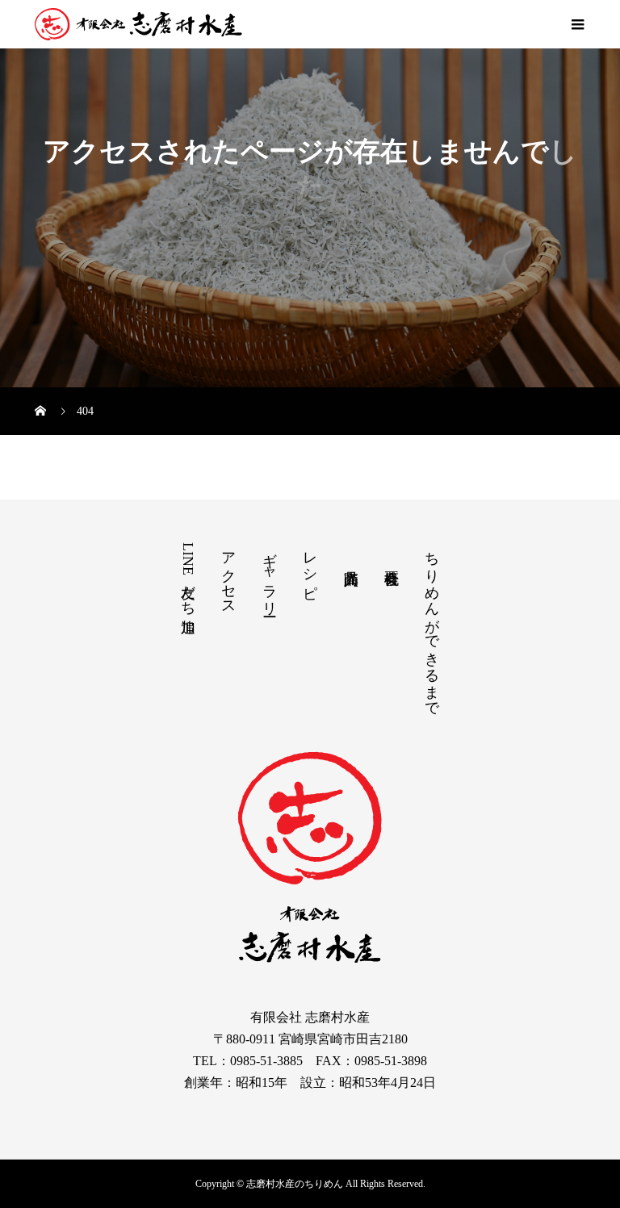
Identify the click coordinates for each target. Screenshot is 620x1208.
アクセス (228, 575)
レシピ (310, 566)
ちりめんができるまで (432, 625)
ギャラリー (270, 575)
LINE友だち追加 (188, 575)
